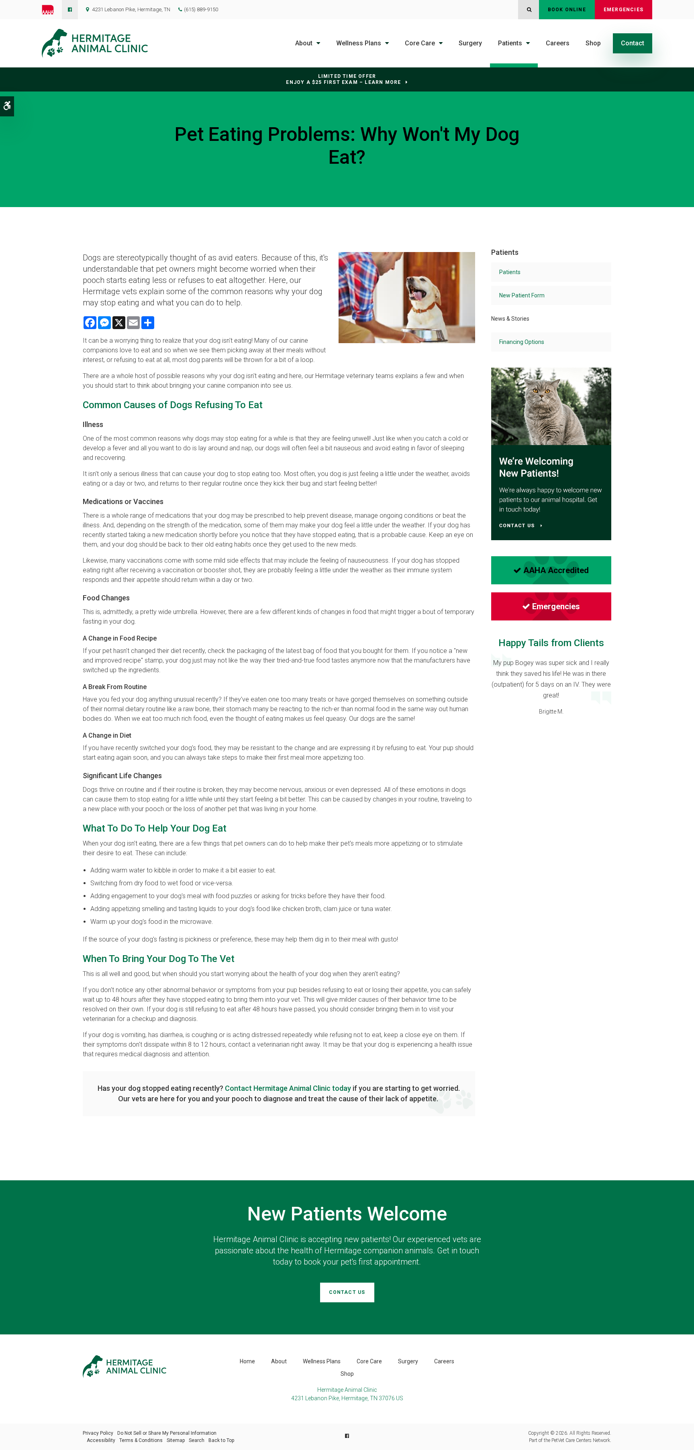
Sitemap (176, 1440)
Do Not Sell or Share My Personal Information (166, 1433)
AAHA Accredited (556, 570)
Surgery (470, 43)
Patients (510, 43)
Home (247, 1361)
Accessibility (101, 1440)
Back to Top (221, 1440)
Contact (632, 43)
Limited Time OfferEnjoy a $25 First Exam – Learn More (343, 79)
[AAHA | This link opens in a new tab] (52, 10)
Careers (557, 43)
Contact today (288, 1088)
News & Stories (510, 318)
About (303, 43)
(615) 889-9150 (201, 9)
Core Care (420, 43)
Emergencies (623, 9)
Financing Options (521, 342)
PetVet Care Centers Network (580, 1440)
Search (196, 1440)
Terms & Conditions (141, 1440)
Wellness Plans (358, 43)
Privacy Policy (98, 1433)
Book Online (567, 9)
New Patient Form (522, 295)
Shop (593, 43)
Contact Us (347, 1292)
